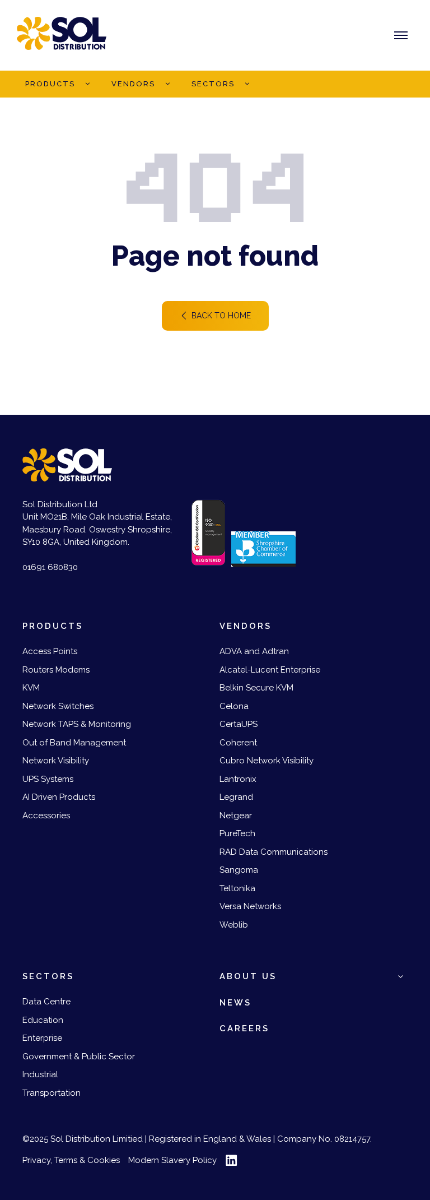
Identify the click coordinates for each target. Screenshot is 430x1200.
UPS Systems (47, 779)
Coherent (238, 743)
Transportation (51, 1093)
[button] (88, 84)
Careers (244, 1028)
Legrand (236, 797)
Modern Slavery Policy (172, 1160)
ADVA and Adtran (254, 651)
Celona (234, 706)
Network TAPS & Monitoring (76, 724)
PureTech (237, 833)
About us (248, 976)
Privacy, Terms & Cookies (71, 1160)
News (235, 1003)
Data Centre (46, 1002)
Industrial (40, 1074)
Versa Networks (250, 906)
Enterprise (42, 1038)
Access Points (49, 651)
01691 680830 (50, 567)
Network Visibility (55, 761)
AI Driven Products (58, 797)
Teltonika (237, 888)
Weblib (233, 925)
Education (42, 1020)
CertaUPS (238, 724)
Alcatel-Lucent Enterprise (269, 670)
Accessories (46, 815)
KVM (31, 688)
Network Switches (58, 706)
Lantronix (237, 779)
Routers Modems (56, 670)
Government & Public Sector (78, 1056)
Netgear (235, 815)
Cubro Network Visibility (266, 761)
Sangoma (238, 870)
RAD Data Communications (273, 852)
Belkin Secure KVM (256, 688)
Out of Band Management (74, 743)
